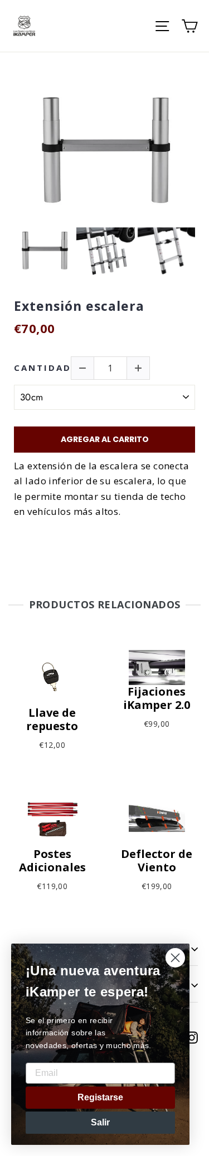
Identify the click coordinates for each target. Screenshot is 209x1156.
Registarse (100, 1097)
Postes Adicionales (52, 860)
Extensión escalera (79, 306)
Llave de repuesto (52, 719)
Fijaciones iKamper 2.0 (156, 698)
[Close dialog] (175, 958)
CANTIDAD (42, 368)
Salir (100, 1122)
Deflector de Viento (156, 860)
